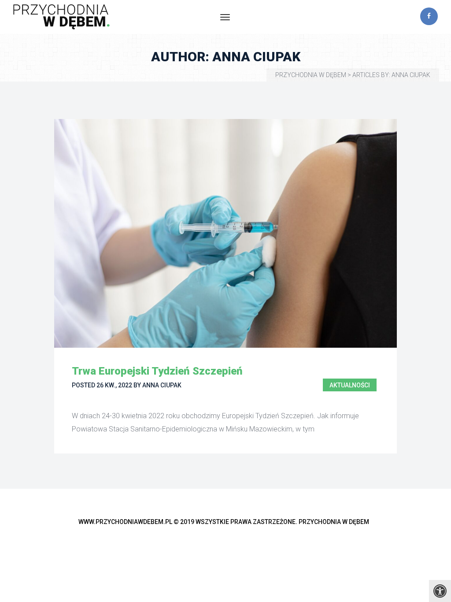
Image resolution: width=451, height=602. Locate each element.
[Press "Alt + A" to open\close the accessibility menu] (440, 591)
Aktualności (349, 385)
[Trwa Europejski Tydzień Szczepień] (225, 233)
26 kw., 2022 (114, 385)
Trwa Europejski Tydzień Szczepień (157, 371)
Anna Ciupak (161, 385)
